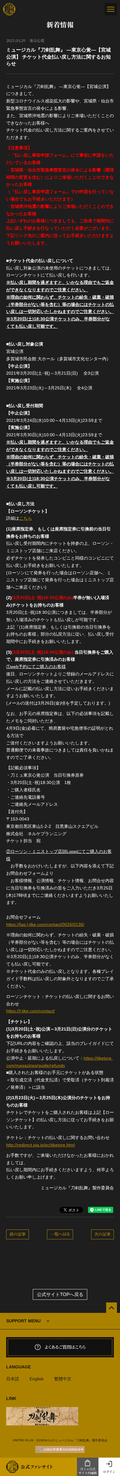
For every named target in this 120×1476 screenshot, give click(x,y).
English (37, 1378)
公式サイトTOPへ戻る (60, 1294)
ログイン (109, 1471)
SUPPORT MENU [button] (23, 1320)
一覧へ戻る (60, 1234)
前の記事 (18, 1234)
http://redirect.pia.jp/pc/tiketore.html (40, 1144)
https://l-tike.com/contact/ (30, 1010)
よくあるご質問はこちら (65, 1347)
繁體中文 (62, 1378)
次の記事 (102, 1234)
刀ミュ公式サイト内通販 (87, 1470)
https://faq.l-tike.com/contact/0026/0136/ (45, 924)
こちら (25, 518)
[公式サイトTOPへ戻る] (111, 1307)
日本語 (12, 1378)
